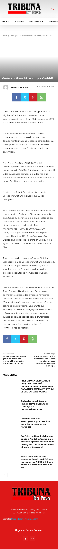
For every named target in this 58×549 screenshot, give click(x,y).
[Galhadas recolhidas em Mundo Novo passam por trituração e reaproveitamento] (11, 405)
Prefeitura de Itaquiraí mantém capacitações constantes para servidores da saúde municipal (44, 361)
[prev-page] (4, 475)
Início (5, 36)
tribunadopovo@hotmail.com (24, 519)
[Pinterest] (33, 97)
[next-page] (9, 475)
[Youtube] (32, 538)
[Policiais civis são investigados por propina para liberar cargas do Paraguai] (11, 422)
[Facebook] (16, 97)
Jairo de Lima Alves (19, 87)
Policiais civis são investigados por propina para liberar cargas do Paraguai (35, 422)
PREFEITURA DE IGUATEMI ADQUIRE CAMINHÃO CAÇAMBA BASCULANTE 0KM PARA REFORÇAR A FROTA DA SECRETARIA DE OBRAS (37, 386)
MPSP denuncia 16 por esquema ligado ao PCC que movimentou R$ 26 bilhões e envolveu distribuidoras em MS (37, 462)
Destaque (14, 36)
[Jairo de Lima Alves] (6, 87)
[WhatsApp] (41, 97)
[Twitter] (25, 97)
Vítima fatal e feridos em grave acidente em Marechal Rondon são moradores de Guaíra (14, 360)
